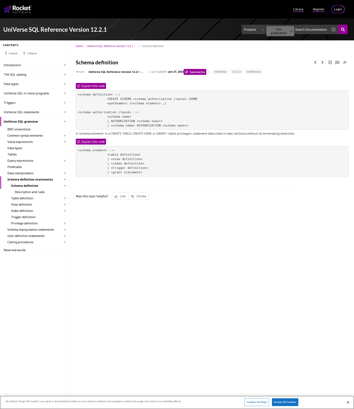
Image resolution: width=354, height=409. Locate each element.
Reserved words (15, 250)
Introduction (12, 65)
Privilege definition (24, 223)
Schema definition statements (30, 179)
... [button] (137, 46)
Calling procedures (20, 242)
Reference (255, 71)
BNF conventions (19, 129)
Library (298, 9)
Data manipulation (20, 173)
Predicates (14, 167)
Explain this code (93, 86)
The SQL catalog (15, 74)
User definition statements (26, 236)
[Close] (348, 402)
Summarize (197, 72)
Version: (80, 71)
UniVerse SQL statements (21, 112)
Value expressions (20, 142)
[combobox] (297, 29)
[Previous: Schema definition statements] (315, 62)
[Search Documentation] (343, 29)
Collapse (32, 53)
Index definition (22, 211)
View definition (21, 204)
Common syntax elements (25, 136)
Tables (12, 154)
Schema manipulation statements (30, 230)
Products (250, 29)
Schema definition (24, 186)
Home (79, 46)
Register (318, 9)
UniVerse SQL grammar (21, 121)
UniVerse (221, 71)
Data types (11, 84)
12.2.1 (237, 71)
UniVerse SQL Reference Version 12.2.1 (110, 46)
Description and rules (30, 192)
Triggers (9, 103)
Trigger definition (23, 217)
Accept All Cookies (285, 402)
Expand (13, 53)
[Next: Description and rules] (322, 62)
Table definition (22, 198)
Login (338, 9)
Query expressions (20, 161)
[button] (291, 31)
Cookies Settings (257, 402)
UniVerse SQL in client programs (26, 93)
